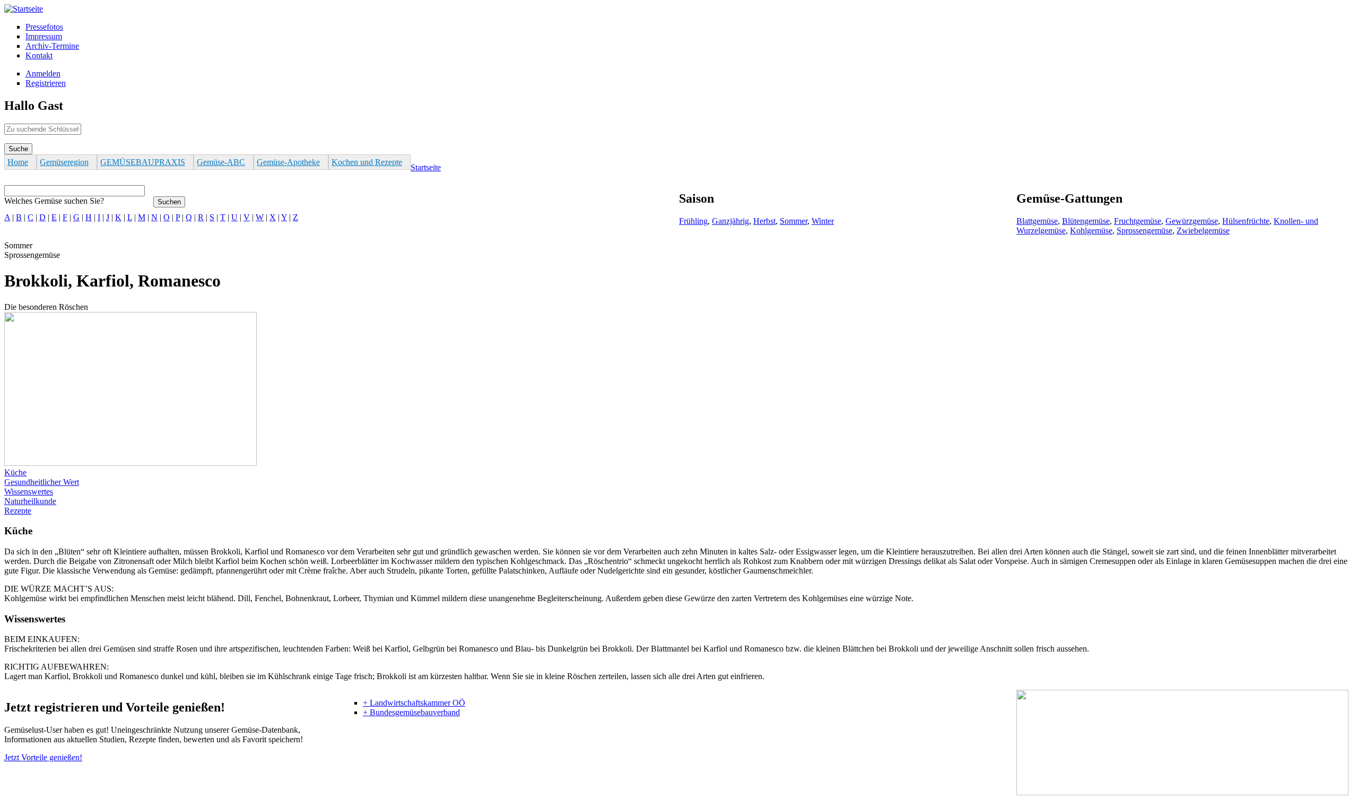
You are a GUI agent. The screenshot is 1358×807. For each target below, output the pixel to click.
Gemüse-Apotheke (288, 162)
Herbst (764, 220)
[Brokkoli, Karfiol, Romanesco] (130, 462)
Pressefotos (44, 26)
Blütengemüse (1086, 220)
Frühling (693, 220)
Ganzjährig (730, 220)
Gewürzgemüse (1191, 220)
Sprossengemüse (1144, 230)
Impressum (43, 36)
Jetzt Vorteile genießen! (43, 757)
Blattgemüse (1037, 220)
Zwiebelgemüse (1203, 230)
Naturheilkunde (30, 501)
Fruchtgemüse (1137, 220)
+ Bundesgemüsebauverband (411, 712)
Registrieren (45, 83)
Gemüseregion (64, 162)
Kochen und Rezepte (367, 162)
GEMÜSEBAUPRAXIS (142, 162)
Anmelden (42, 73)
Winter (823, 220)
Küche (15, 472)
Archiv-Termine (52, 45)
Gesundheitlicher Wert (41, 482)
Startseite (426, 167)
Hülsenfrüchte (1245, 220)
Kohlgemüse (1091, 230)
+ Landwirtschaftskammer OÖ (414, 702)
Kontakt (39, 55)
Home (17, 162)
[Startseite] (23, 8)
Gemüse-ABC (221, 162)
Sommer (793, 220)
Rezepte (17, 510)
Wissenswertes (28, 491)
